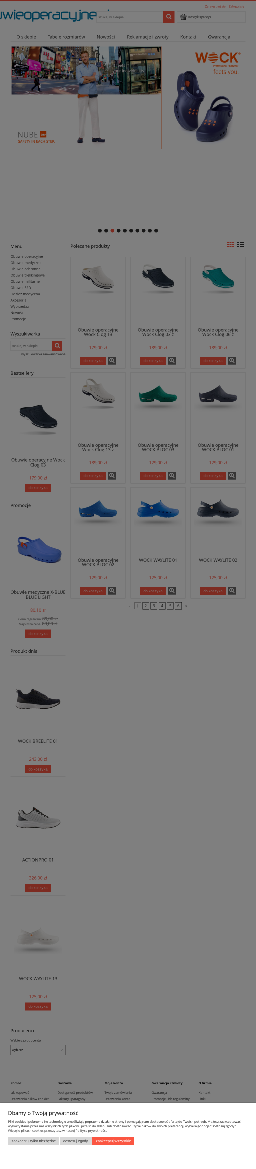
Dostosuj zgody (75, 1141)
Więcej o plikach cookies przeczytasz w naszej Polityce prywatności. (57, 1130)
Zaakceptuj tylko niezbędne (34, 1141)
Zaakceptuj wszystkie (113, 1141)
